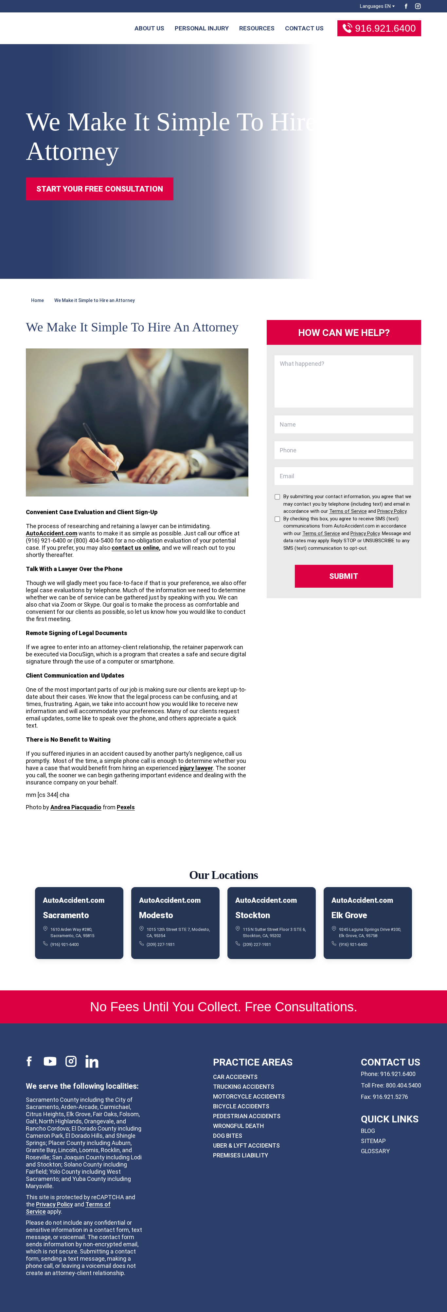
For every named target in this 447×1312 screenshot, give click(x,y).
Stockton (252, 915)
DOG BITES (227, 1135)
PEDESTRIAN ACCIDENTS (246, 1116)
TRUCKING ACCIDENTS (243, 1086)
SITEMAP (373, 1140)
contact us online (135, 547)
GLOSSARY (375, 1151)
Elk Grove (349, 915)
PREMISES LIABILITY (240, 1155)
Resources (257, 28)
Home (37, 300)
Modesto (156, 915)
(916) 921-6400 (64, 944)
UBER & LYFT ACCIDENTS (246, 1145)
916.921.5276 (390, 1096)
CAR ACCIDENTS (235, 1076)
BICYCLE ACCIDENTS (241, 1106)
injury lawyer (196, 768)
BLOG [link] (368, 1130)
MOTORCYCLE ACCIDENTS (249, 1096)
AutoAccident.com (51, 533)
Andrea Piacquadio (75, 807)
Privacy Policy (54, 1204)
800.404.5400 (403, 1085)
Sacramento (66, 915)
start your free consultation (99, 188)
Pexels (126, 807)
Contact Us (304, 28)
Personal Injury (202, 28)
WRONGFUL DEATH (238, 1125)
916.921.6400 (385, 28)
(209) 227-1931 (161, 944)
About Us (149, 28)
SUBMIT (343, 576)
